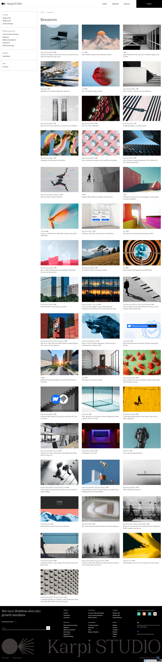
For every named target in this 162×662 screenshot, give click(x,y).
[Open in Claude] (144, 614)
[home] (12, 4)
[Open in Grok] (155, 614)
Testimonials (115, 4)
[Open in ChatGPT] (138, 614)
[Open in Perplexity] (149, 614)
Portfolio (104, 4)
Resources (127, 4)
